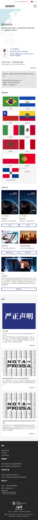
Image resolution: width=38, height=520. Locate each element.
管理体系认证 (5, 450)
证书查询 (4, 453)
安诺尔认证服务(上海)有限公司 (10, 475)
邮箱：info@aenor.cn (7, 488)
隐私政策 (28, 511)
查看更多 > (19, 289)
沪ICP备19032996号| (11, 514)
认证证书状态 (5, 455)
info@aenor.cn (17, 80)
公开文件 (10, 511)
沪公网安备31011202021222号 (25, 514)
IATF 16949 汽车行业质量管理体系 (11, 464)
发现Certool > (10, 252)
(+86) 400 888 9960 (22, 1)
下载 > (10, 225)
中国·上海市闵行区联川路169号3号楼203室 (14, 477)
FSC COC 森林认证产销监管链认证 (11, 466)
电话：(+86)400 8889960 (9, 485)
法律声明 (15, 511)
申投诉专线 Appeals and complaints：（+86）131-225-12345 (9, 492)
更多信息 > (33, 68)
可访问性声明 (22, 511)
